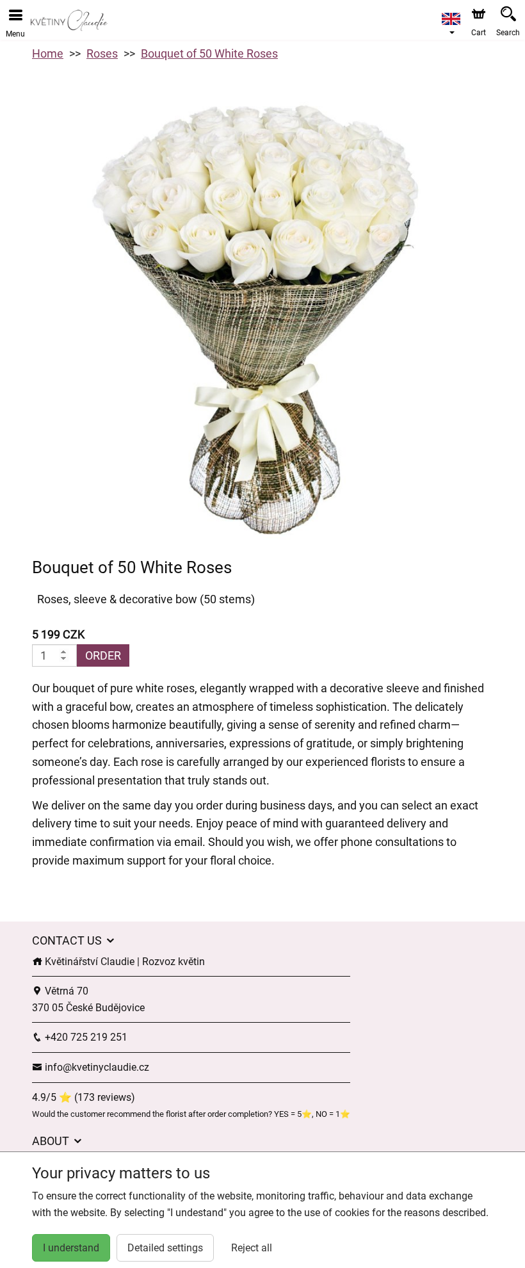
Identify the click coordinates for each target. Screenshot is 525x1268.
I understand (71, 1248)
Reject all (251, 1248)
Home (47, 53)
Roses (102, 53)
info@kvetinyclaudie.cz (95, 1067)
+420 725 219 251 (84, 1037)
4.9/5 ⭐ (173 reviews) (83, 1097)
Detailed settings (165, 1248)
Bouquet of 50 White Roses (209, 53)
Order (103, 655)
